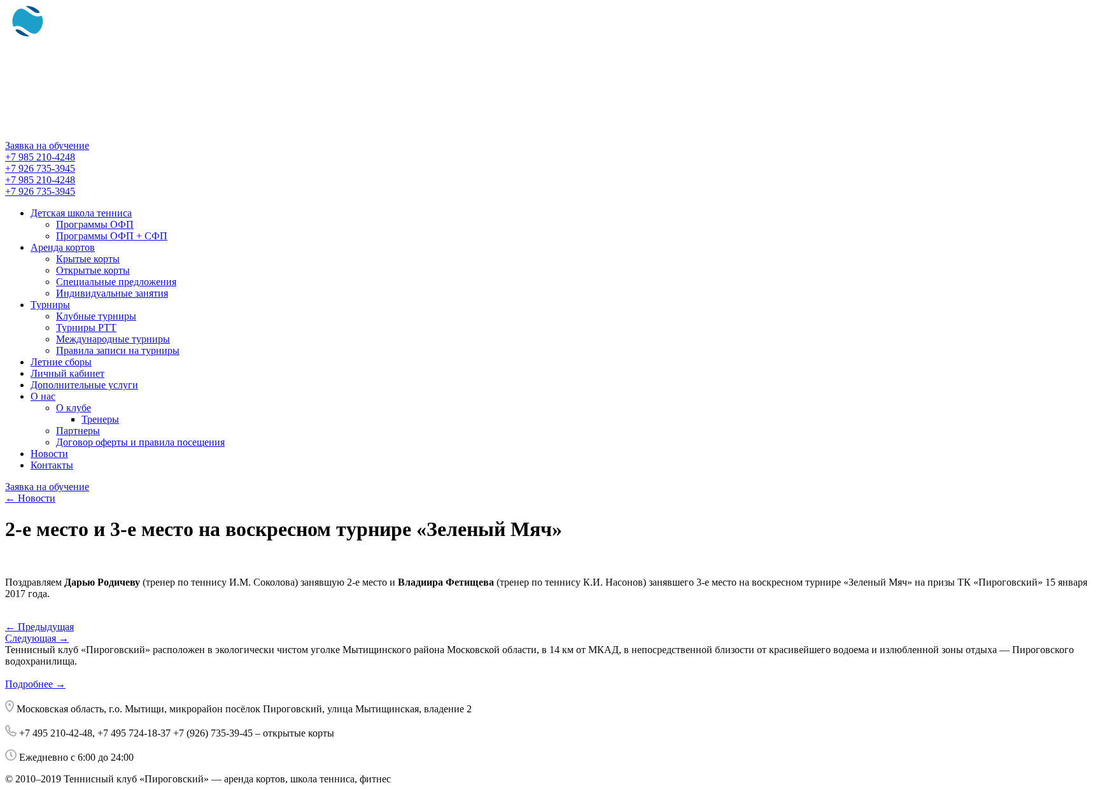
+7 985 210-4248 (40, 157)
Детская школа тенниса (81, 213)
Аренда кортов (63, 247)
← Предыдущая (39, 626)
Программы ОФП (95, 224)
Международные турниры (113, 339)
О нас (43, 396)
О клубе (73, 407)
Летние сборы (61, 361)
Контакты (52, 465)
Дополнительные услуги (84, 384)
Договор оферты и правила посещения (140, 442)
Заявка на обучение (47, 145)
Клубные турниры (96, 316)
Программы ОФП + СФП (111, 235)
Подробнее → (35, 684)
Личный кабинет (67, 373)
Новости (49, 453)
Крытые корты (88, 258)
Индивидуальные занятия (112, 293)
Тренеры (100, 419)
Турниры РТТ (86, 327)
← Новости (30, 498)
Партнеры (78, 430)
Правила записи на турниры (118, 350)
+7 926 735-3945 (40, 168)
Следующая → (37, 638)
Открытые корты (93, 270)
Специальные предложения (116, 281)
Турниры (50, 304)
